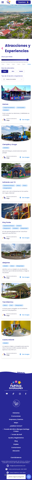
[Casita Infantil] (16, 329)
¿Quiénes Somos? (16, 426)
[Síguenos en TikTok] (13, 394)
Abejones (6, 263)
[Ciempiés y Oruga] (16, 133)
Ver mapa (25, 120)
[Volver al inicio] (2, 48)
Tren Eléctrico (7, 302)
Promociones (16, 416)
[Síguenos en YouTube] (7, 394)
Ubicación (16, 451)
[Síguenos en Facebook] (25, 394)
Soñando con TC (9, 182)
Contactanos (16, 448)
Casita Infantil (8, 340)
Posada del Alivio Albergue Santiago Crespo (16, 430)
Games (5, 104)
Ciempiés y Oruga (9, 144)
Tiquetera (22, 2)
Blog (16, 441)
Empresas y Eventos (16, 419)
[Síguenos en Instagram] (20, 394)
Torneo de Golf (16, 434)
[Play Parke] (16, 211)
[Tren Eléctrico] (16, 291)
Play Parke (6, 222)
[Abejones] (16, 252)
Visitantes (16, 413)
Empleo (16, 444)
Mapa (16, 423)
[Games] (16, 93)
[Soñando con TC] (16, 171)
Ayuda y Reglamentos (16, 438)
